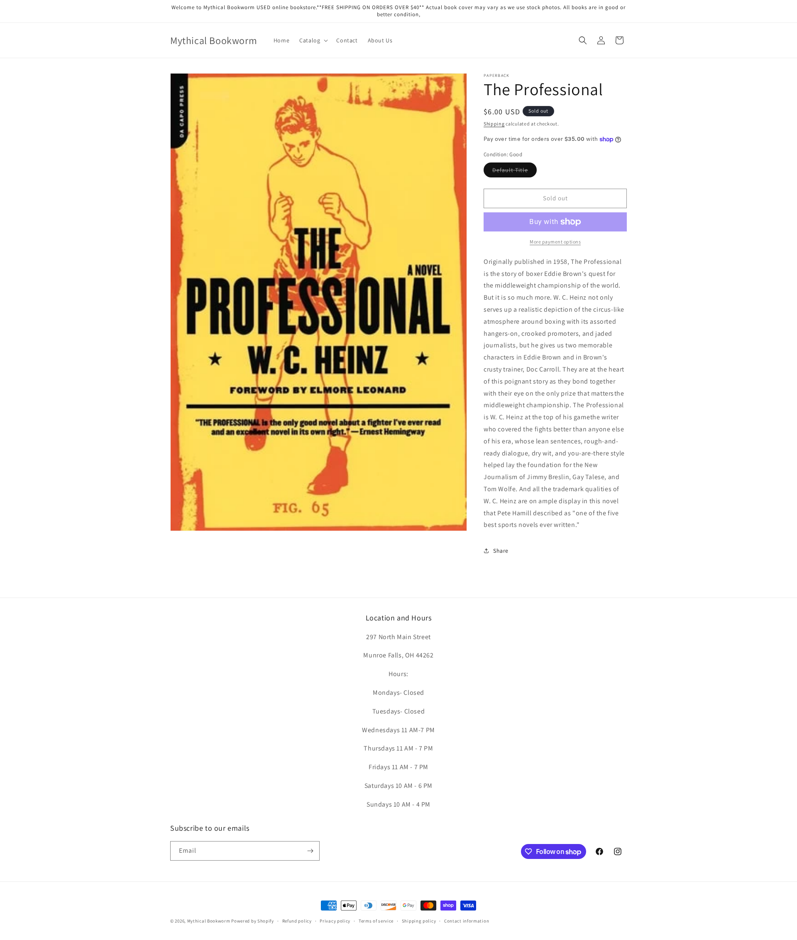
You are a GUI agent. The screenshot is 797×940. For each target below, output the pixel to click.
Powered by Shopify (252, 921)
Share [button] (501, 550)
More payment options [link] (555, 242)
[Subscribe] (310, 851)
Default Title (514, 171)
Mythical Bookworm (208, 921)
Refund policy (297, 921)
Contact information (466, 921)
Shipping (494, 124)
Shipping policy (419, 921)
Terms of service (376, 921)
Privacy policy (335, 921)
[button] (312, 40)
